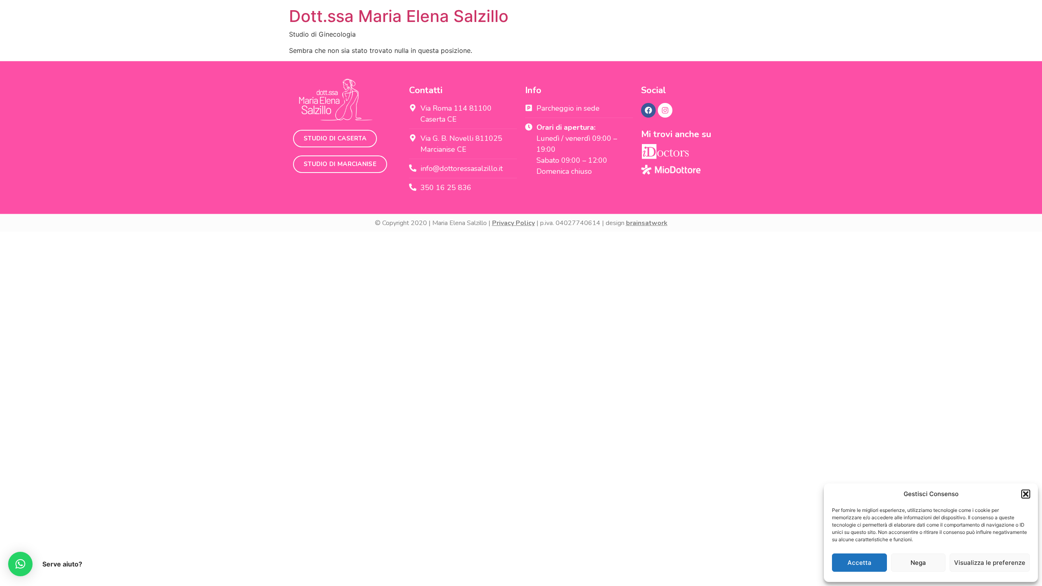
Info (533, 90)
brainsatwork (647, 223)
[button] (1026, 494)
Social (653, 90)
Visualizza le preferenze (989, 562)
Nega (918, 562)
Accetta (859, 562)
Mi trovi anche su (676, 134)
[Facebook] (648, 110)
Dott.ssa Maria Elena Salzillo (398, 16)
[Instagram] (665, 110)
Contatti (425, 90)
